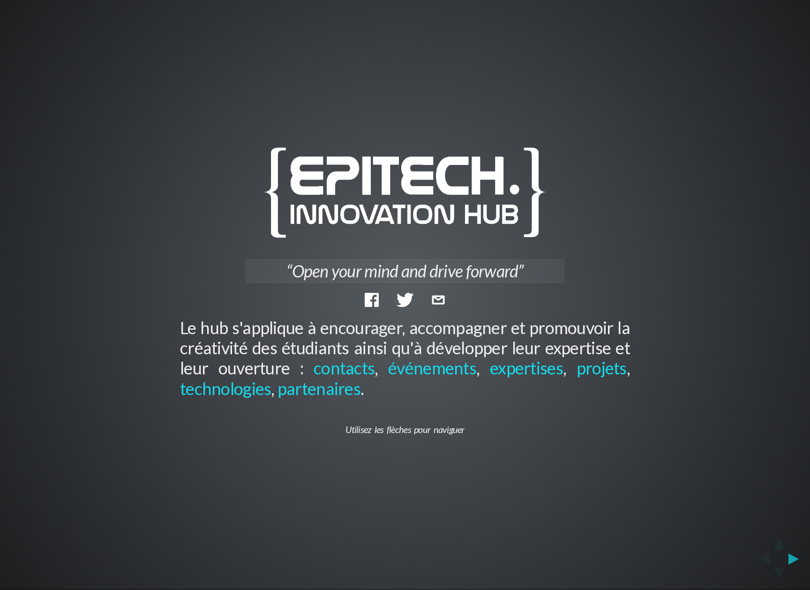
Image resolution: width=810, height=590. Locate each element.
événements (432, 368)
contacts (344, 368)
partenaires (319, 388)
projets (602, 368)
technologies (225, 388)
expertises (526, 368)
